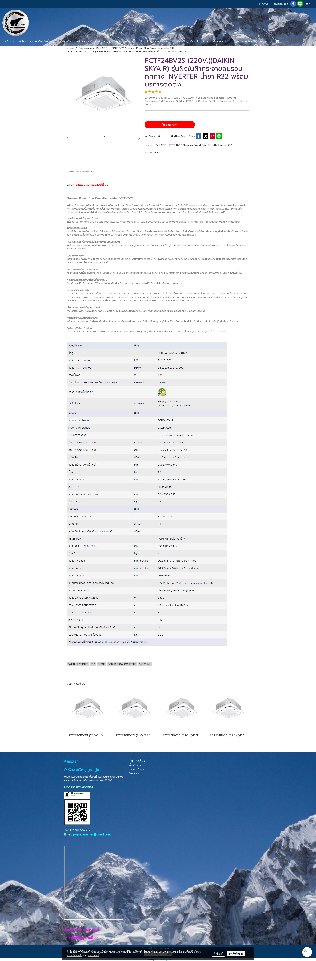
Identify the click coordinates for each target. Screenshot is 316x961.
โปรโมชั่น (144, 41)
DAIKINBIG (161, 145)
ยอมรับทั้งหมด (236, 953)
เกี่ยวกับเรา (134, 765)
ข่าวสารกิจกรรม (137, 769)
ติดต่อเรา (133, 773)
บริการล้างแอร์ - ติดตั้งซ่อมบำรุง (94, 41)
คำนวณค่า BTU (221, 41)
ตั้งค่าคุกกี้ (218, 953)
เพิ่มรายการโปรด (155, 136)
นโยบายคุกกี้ (93, 955)
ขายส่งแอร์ (178, 41)
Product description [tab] (81, 172)
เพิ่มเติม (263, 41)
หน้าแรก (9, 41)
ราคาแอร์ (160, 41)
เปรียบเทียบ (179, 136)
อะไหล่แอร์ (63, 41)
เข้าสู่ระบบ (264, 3)
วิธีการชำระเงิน (197, 41)
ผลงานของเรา (124, 41)
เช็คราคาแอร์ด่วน (244, 41)
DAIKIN (157, 152)
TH (309, 4)
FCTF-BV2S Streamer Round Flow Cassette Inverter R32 (200, 145)
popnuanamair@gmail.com (92, 834)
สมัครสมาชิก (281, 3)
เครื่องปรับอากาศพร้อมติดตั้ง (34, 41)
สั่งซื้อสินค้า (171, 125)
